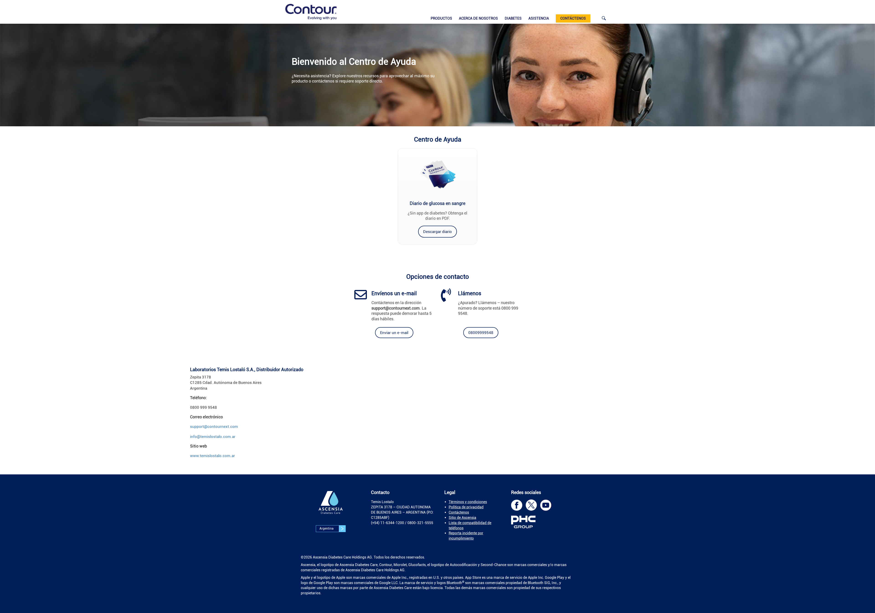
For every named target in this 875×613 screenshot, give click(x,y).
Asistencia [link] (538, 18)
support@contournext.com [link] (214, 426)
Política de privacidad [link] (466, 507)
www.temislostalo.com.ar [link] (212, 455)
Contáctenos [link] (459, 512)
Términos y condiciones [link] (468, 502)
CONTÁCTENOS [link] (573, 18)
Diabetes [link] (513, 18)
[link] (311, 11)
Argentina (326, 528)
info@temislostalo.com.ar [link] (212, 436)
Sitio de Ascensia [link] (462, 517)
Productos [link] (441, 18)
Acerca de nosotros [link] (478, 18)
